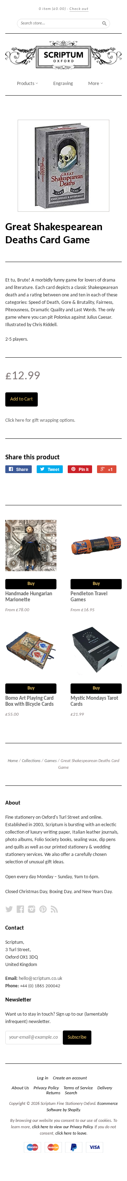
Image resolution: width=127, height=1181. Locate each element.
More (94, 83)
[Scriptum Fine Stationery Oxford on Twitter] (9, 909)
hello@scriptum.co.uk (40, 978)
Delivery (104, 1088)
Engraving (63, 83)
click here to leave (70, 1133)
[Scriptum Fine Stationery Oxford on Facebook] (20, 909)
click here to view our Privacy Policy (62, 1127)
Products (26, 83)
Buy (31, 583)
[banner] (63, 55)
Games (50, 761)
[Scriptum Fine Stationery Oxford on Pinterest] (43, 909)
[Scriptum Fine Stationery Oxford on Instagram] (32, 909)
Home (13, 761)
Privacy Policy (46, 1088)
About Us (20, 1088)
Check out (79, 9)
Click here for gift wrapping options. (40, 420)
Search (71, 1093)
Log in (42, 1078)
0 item (52, 9)
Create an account (70, 1078)
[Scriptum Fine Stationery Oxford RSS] (54, 909)
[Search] (104, 23)
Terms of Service (78, 1088)
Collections (31, 761)
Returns (53, 1093)
